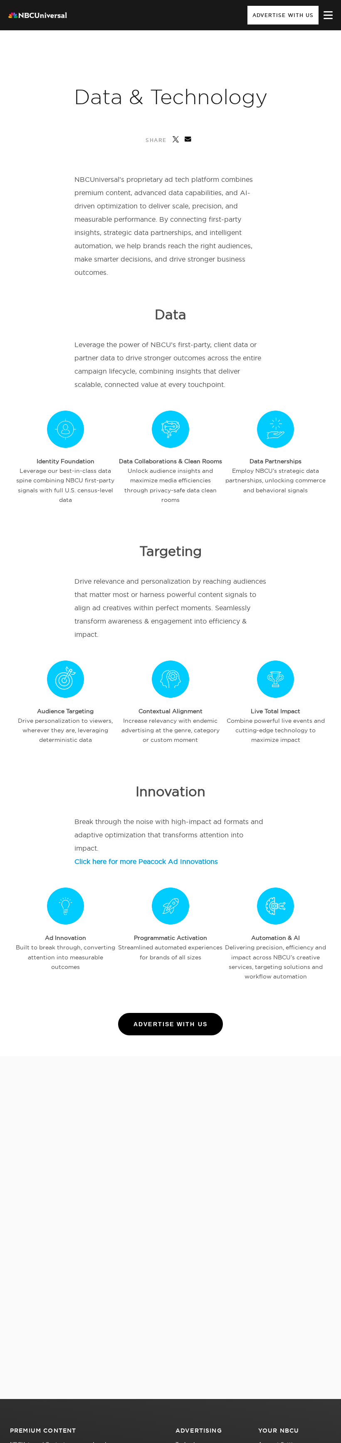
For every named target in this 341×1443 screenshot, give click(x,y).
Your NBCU (278, 1430)
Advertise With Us (283, 15)
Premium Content (43, 1430)
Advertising (198, 1430)
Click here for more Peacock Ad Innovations (146, 861)
